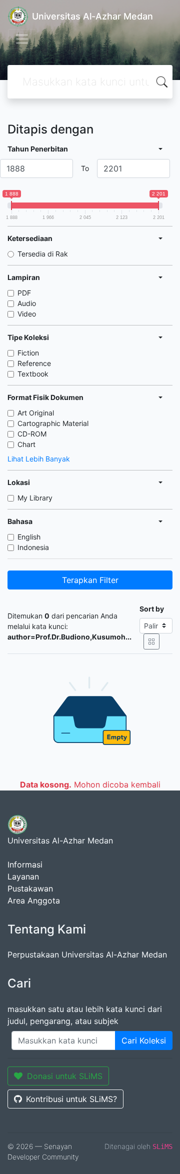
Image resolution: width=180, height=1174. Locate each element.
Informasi (25, 865)
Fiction (28, 352)
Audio (27, 303)
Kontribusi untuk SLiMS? (71, 1099)
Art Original (36, 412)
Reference (34, 363)
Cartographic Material (53, 423)
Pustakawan (30, 889)
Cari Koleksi (144, 1041)
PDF (24, 292)
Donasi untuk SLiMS (64, 1076)
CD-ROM (32, 434)
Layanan (23, 877)
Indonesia (33, 547)
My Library (35, 498)
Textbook (33, 374)
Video (27, 314)
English (29, 536)
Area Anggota (34, 901)
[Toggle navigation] (22, 39)
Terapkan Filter (90, 580)
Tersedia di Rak (43, 254)
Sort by (152, 608)
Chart (27, 444)
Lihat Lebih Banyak (39, 458)
